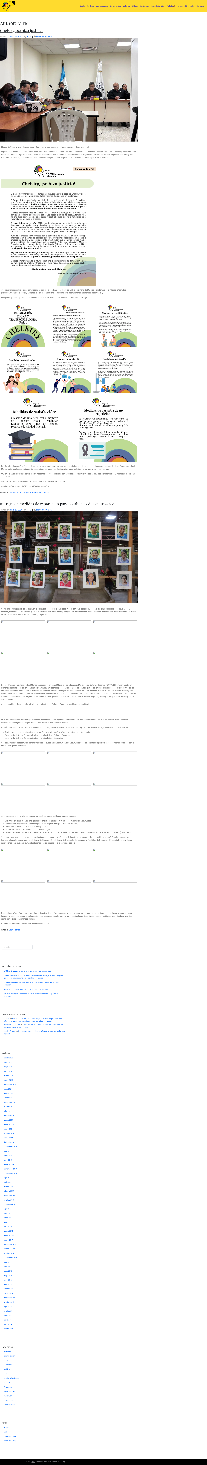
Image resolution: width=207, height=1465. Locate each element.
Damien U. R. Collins (12, 1025)
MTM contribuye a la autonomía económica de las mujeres (27, 971)
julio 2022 (8, 1111)
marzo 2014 (8, 1329)
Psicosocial (8, 1387)
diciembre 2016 (10, 1244)
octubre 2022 (9, 1107)
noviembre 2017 (10, 1195)
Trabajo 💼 (171, 6)
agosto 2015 (8, 1306)
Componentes (102, 6)
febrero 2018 (9, 1191)
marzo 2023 (8, 1093)
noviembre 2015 (10, 1297)
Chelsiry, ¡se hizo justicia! (21, 30)
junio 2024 (8, 1089)
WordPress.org (10, 1441)
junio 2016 (8, 1271)
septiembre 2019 (10, 1146)
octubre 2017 (9, 1200)
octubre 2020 (9, 1133)
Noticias (90, 6)
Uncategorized (9, 1405)
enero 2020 (8, 1138)
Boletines (7, 1351)
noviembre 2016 (10, 1249)
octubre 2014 (9, 1311)
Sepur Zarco (14, 929)
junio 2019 (8, 1155)
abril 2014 (8, 1324)
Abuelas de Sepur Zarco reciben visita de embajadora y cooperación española (31, 995)
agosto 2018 (8, 1178)
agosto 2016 (8, 1262)
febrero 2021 (9, 1124)
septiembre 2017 (10, 1204)
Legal (6, 1373)
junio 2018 (8, 1182)
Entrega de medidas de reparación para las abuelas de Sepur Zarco (57, 503)
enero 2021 (8, 1129)
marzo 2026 (8, 1058)
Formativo (8, 1365)
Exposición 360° (157, 6)
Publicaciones (9, 1391)
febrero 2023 (9, 1098)
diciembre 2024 (10, 1084)
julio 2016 (8, 1266)
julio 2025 (8, 1062)
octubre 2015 (9, 1302)
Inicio (82, 6)
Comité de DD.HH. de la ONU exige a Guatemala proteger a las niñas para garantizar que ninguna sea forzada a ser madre (33, 976)
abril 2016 (8, 1280)
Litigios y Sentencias (140, 6)
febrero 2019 (9, 1164)
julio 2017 (8, 1213)
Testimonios (8, 1400)
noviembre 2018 (10, 1169)
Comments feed (10, 1436)
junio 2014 (8, 1315)
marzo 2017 (8, 1231)
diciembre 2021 (10, 1115)
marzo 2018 (8, 1186)
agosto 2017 (8, 1209)
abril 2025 (8, 1071)
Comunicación (15, 492)
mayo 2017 (8, 1222)
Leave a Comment (44, 36)
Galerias (126, 6)
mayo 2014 (8, 1320)
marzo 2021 (8, 1120)
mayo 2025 (8, 1067)
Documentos (115, 6)
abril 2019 (8, 1160)
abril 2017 (8, 1226)
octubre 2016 (9, 1253)
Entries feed (8, 1432)
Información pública (186, 6)
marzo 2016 (8, 1284)
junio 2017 (8, 1218)
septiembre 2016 (10, 1258)
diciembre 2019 (10, 1142)
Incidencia (8, 1369)
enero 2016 (8, 1293)
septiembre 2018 (10, 1173)
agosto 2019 (8, 1151)
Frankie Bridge (9, 1031)
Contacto (200, 6)
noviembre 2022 (10, 1102)
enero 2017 (8, 1240)
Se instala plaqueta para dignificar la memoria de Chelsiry (27, 989)
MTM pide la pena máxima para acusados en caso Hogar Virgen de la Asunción (32, 983)
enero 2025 (8, 1080)
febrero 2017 (9, 1235)
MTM (29, 36)
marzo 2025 (8, 1075)
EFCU (6, 1360)
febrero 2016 (9, 1289)
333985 (6, 1018)
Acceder (7, 1427)
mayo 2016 (8, 1275)
